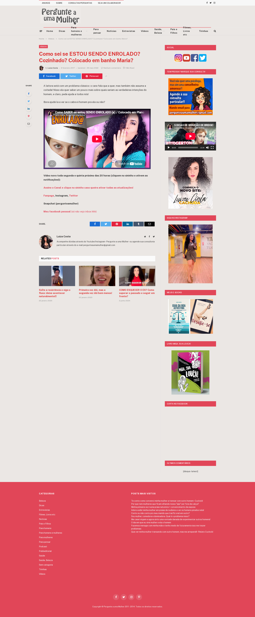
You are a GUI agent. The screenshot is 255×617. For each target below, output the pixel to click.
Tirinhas (203, 31)
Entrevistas (128, 31)
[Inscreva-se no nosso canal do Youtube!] (186, 61)
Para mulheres (46, 537)
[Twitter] (29, 101)
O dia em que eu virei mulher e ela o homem (151, 522)
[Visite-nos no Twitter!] (202, 61)
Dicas (62, 31)
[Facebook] (29, 94)
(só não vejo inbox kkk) (70, 211)
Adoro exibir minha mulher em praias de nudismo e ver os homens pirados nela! (167, 510)
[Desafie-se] (201, 333)
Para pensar (97, 31)
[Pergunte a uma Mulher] (60, 16)
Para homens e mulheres (76, 31)
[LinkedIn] (29, 109)
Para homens (45, 528)
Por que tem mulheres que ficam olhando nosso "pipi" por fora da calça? (165, 504)
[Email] (29, 124)
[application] (190, 136)
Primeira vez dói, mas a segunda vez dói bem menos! (95, 292)
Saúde (42, 556)
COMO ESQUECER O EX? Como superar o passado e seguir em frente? (137, 293)
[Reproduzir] (168, 147)
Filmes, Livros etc (187, 31)
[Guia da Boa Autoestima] (179, 333)
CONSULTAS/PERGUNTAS (80, 3)
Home (49, 31)
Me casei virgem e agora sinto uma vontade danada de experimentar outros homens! (170, 519)
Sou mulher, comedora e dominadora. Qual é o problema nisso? (160, 516)
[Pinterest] (29, 116)
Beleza (42, 501)
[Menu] (41, 31)
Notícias (111, 31)
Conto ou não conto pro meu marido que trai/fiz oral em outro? (160, 513)
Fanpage (49, 195)
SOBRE (59, 3)
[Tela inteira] (212, 147)
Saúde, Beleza (158, 31)
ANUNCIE (46, 3)
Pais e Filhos (173, 31)
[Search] (214, 31)
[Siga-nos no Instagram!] (178, 61)
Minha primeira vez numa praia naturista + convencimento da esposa (163, 507)
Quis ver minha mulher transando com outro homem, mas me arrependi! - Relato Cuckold (172, 532)
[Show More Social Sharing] (106, 76)
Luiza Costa (53, 68)
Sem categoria (46, 565)
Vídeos (144, 31)
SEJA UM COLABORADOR (109, 3)
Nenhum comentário (112, 68)
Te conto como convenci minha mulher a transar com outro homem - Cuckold (167, 501)
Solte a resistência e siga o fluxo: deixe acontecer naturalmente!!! (54, 293)
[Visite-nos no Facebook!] (194, 61)
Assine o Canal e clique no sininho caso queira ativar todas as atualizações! (88, 187)
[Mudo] (207, 147)
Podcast (43, 546)
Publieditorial (45, 551)
